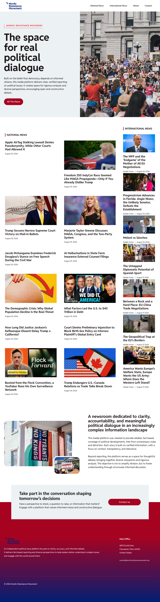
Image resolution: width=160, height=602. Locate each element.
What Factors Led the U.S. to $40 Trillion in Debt (86, 310)
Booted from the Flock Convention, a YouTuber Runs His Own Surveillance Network (29, 386)
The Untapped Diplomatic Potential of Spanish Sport (138, 269)
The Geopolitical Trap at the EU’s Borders (139, 338)
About (136, 5)
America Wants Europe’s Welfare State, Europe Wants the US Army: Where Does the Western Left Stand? (139, 375)
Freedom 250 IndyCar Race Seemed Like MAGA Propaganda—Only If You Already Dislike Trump (88, 178)
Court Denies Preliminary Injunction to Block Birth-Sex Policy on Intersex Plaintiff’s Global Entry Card (89, 331)
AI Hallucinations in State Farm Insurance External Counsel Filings (86, 255)
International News (118, 5)
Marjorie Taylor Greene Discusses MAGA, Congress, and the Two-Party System (88, 234)
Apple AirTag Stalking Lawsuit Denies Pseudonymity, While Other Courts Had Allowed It (29, 145)
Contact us (124, 502)
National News (97, 5)
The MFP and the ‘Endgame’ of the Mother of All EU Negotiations (134, 162)
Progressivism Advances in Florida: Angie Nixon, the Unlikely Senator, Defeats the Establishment (139, 202)
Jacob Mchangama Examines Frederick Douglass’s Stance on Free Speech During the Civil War (30, 256)
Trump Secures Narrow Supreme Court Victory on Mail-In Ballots (30, 232)
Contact (148, 5)
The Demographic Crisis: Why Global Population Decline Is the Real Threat (29, 310)
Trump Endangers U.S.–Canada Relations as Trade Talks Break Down (88, 384)
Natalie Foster (128, 171)
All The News (13, 101)
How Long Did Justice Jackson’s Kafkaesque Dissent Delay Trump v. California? (28, 331)
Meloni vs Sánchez (135, 238)
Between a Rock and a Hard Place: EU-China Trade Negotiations (137, 304)
